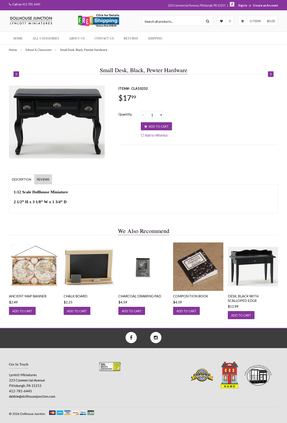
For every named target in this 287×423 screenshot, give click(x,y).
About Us (77, 38)
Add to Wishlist (156, 135)
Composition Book (190, 296)
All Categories (46, 38)
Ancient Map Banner (27, 296)
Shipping (155, 38)
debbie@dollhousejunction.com (32, 396)
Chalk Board (75, 296)
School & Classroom (38, 50)
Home (18, 38)
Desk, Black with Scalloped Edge (243, 298)
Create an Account (265, 5)
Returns (131, 38)
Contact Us (104, 38)
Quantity (125, 114)
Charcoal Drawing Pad (139, 296)
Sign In (242, 5)
